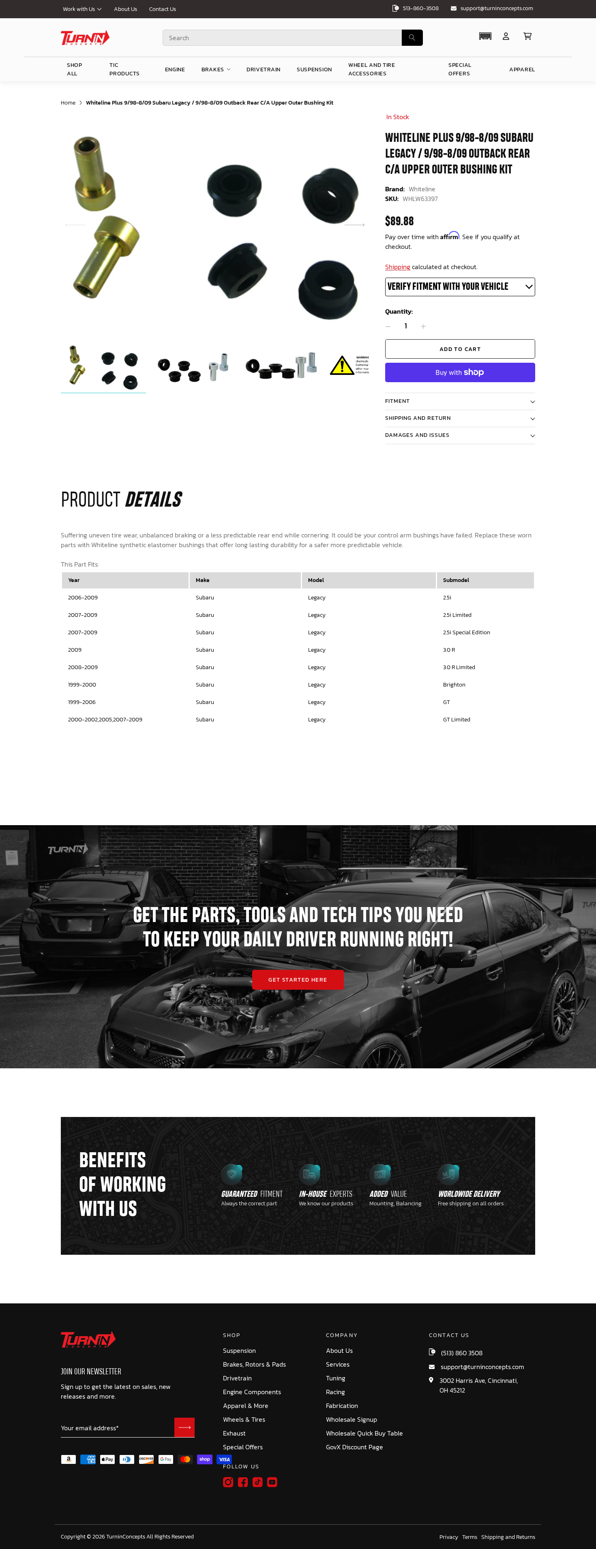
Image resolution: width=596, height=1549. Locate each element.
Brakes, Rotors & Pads (254, 1364)
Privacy (448, 1537)
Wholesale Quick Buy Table (364, 1433)
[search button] (412, 38)
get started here (297, 980)
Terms (469, 1537)
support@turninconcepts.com (497, 8)
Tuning (335, 1378)
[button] (485, 36)
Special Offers (243, 1447)
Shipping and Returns (508, 1537)
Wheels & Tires (244, 1419)
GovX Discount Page (354, 1447)
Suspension (239, 1350)
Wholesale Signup (351, 1419)
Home (68, 102)
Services (337, 1364)
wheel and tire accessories (371, 69)
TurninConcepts (125, 1536)
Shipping (397, 267)
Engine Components (252, 1392)
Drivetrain (237, 1378)
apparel (522, 69)
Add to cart (460, 349)
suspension (314, 69)
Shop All (74, 69)
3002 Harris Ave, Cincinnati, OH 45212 (478, 1385)
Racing (335, 1392)
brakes (213, 69)
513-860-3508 (421, 8)
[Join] (184, 1427)
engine (175, 69)
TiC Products (124, 69)
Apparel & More (245, 1406)
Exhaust (234, 1433)
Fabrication (342, 1406)
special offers (460, 69)
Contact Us (162, 9)
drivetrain (264, 69)
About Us (125, 9)
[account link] (506, 36)
